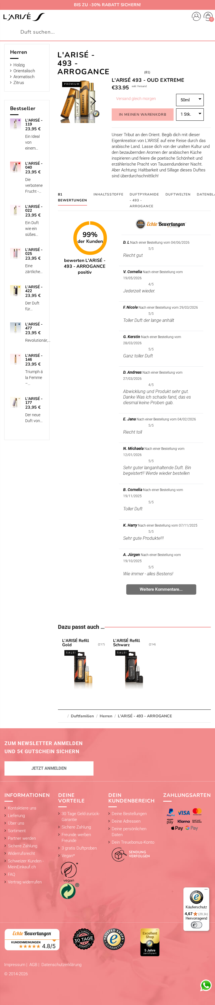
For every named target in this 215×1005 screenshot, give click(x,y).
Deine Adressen (126, 821)
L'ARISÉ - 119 (34, 122)
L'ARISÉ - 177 (34, 401)
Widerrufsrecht (21, 853)
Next (93, 101)
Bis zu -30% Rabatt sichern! (107, 5)
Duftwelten (178, 194)
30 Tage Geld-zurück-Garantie (81, 816)
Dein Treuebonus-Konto (133, 842)
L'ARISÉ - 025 (34, 252)
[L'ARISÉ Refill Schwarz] (134, 665)
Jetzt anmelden (49, 768)
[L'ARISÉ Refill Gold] (83, 665)
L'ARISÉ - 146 (34, 358)
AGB (33, 964)
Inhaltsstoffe (108, 194)
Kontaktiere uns (22, 808)
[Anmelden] (196, 17)
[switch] (196, 925)
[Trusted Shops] (114, 938)
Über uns (16, 823)
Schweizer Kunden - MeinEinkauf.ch (26, 864)
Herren (18, 52)
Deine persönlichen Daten (129, 831)
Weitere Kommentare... (161, 589)
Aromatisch (23, 76)
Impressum (15, 964)
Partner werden (22, 838)
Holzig (19, 65)
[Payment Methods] (185, 819)
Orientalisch (24, 70)
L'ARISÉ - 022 (34, 209)
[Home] (24, 16)
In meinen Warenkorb (142, 114)
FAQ (11, 874)
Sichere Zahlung (22, 845)
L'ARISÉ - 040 (34, 165)
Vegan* (68, 855)
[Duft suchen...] (207, 32)
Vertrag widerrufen (25, 882)
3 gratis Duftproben (79, 848)
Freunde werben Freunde (76, 837)
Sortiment (17, 830)
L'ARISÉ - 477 (34, 326)
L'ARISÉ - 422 (34, 289)
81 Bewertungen (72, 197)
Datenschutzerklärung (61, 964)
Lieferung (16, 815)
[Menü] (206, 890)
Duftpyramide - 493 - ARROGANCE (144, 200)
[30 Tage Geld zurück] (84, 938)
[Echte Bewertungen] (32, 939)
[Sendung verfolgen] (128, 853)
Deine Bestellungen (129, 813)
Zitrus (18, 82)
